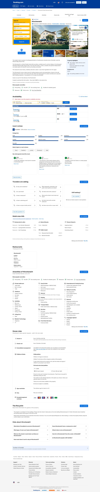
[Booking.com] (18, 2)
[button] (22, 36)
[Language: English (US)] (58, 2)
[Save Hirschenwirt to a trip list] (80, 20)
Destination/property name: (19, 22)
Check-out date (17, 30)
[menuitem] (15, 6)
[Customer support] (62, 2)
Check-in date (16, 26)
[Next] (86, 36)
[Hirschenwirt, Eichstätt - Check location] (32, 24)
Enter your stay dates (41, 349)
